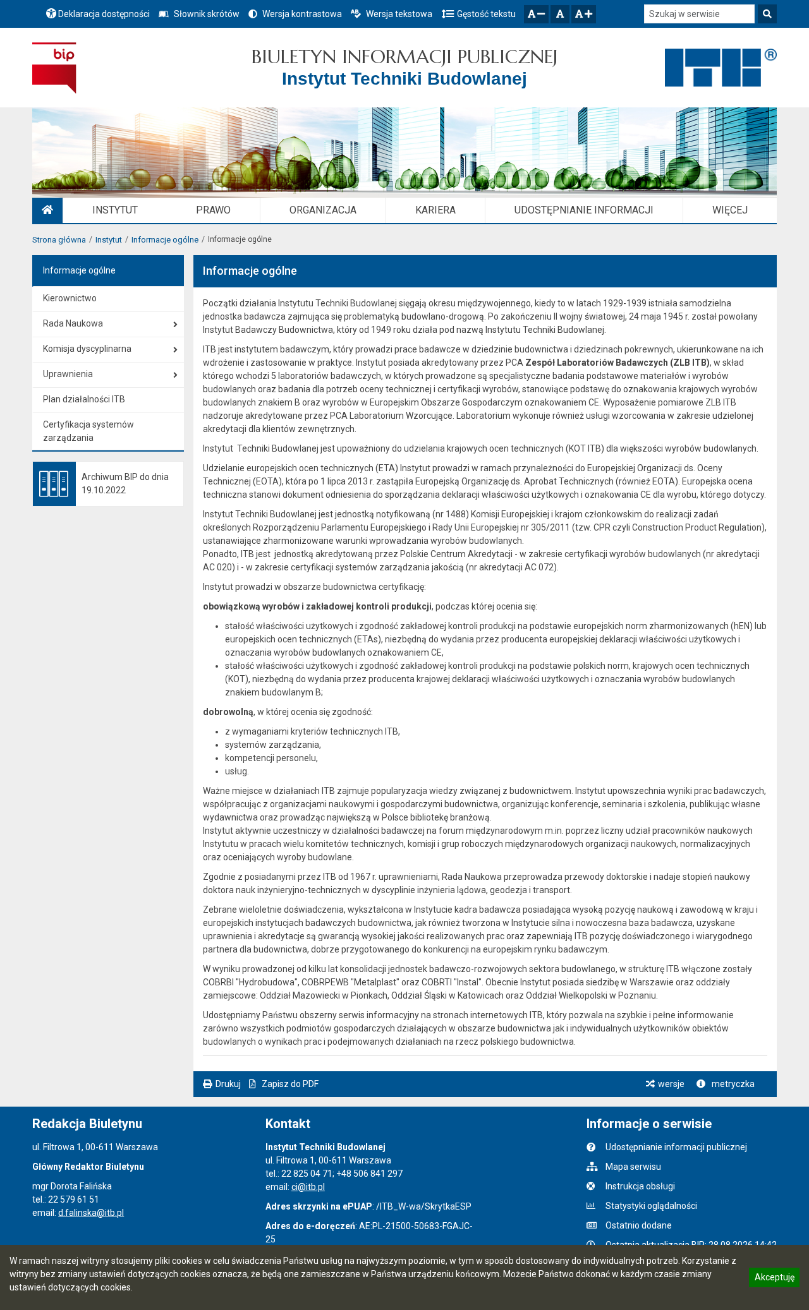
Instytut (108, 239)
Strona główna (59, 239)
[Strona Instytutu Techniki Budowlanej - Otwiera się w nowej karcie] (721, 68)
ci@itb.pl (308, 1187)
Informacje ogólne (164, 239)
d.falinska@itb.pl (91, 1213)
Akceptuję (774, 1279)
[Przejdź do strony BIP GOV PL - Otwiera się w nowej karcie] (54, 67)
